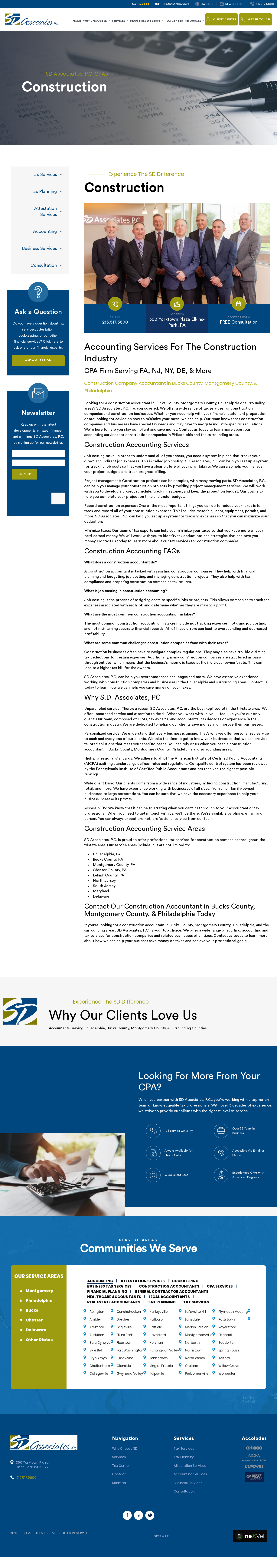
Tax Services (184, 1448)
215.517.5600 (26, 1477)
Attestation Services (190, 1465)
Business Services (188, 1483)
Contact (119, 1474)
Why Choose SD (124, 1448)
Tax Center (121, 1465)
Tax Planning (184, 1457)
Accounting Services (190, 1474)
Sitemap (119, 1483)
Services (119, 1457)
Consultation (184, 1491)
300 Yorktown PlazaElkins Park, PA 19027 (32, 1464)
